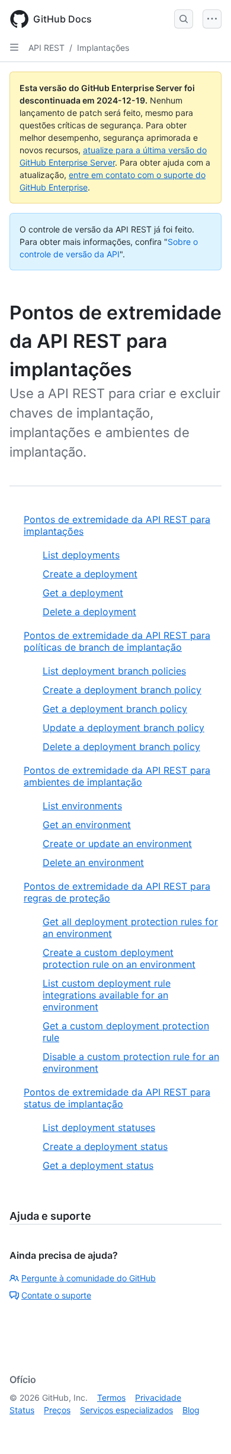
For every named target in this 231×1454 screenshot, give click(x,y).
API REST (46, 48)
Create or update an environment (117, 843)
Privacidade (158, 1397)
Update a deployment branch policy (123, 728)
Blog (191, 1410)
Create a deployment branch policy (122, 690)
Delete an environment (93, 862)
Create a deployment (90, 574)
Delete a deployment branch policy (121, 746)
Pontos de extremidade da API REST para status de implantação (117, 1098)
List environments (82, 806)
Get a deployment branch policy (115, 709)
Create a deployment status (105, 1146)
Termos (111, 1397)
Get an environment (87, 825)
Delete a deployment (89, 612)
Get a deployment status (98, 1165)
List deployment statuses (99, 1127)
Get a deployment (83, 593)
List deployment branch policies (114, 671)
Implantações (103, 48)
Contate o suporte (56, 1295)
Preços (57, 1410)
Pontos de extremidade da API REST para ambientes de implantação (117, 776)
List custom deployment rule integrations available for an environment (107, 995)
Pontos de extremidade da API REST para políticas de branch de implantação (117, 641)
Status (21, 1410)
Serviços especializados (126, 1410)
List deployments (81, 555)
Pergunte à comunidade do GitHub (88, 1278)
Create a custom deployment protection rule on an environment (119, 958)
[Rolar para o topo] (205, 1428)
